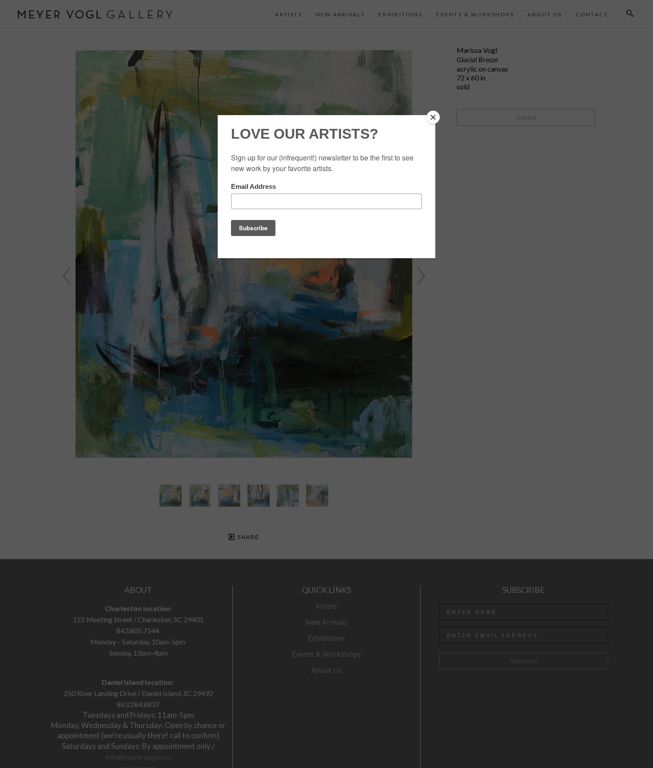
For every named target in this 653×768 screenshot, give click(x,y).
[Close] (433, 117)
